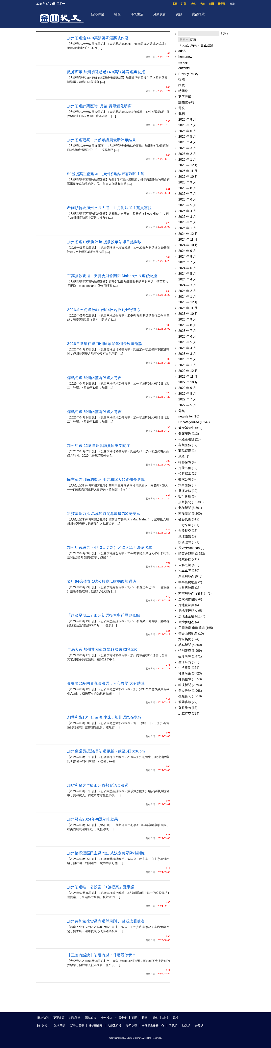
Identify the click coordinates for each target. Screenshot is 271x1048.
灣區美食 (184, 639)
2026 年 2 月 (187, 153)
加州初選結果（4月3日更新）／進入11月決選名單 (109, 547)
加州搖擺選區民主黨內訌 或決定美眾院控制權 (106, 853)
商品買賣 (184, 450)
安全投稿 (106, 1017)
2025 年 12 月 (188, 165)
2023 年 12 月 (188, 302)
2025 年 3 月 (187, 216)
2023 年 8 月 (187, 325)
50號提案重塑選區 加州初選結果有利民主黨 (105, 174)
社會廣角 (184, 673)
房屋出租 (184, 468)
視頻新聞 (184, 696)
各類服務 (184, 445)
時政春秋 (184, 559)
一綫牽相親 (186, 439)
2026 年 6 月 (187, 131)
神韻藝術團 (96, 1025)
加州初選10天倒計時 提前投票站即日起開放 (104, 242)
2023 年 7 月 (187, 330)
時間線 (183, 91)
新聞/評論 (97, 14)
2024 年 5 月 (187, 273)
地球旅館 (184, 536)
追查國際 (59, 1025)
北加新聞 (184, 508)
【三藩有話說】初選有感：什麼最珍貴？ (101, 955)
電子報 (222, 3)
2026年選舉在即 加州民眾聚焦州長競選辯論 (104, 344)
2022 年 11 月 (187, 376)
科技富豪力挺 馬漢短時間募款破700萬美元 (103, 514)
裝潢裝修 (184, 490)
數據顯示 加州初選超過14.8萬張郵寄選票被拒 (106, 72)
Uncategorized (188, 422)
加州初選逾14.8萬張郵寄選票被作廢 (97, 38)
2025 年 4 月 (187, 211)
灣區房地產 (186, 576)
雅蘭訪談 (184, 702)
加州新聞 (184, 502)
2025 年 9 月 (187, 182)
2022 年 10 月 (188, 382)
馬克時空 (184, 713)
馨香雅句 (184, 707)
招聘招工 (184, 473)
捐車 (193, 3)
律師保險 (184, 462)
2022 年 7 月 (187, 399)
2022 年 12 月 (188, 370)
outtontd (184, 68)
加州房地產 (186, 587)
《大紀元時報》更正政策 (195, 45)
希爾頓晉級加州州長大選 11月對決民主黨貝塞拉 (109, 208)
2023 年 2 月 (187, 359)
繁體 (232, 3)
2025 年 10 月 (188, 176)
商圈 (211, 3)
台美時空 (184, 530)
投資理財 (184, 542)
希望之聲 (131, 1025)
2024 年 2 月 (187, 291)
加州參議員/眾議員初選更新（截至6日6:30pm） (108, 751)
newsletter (185, 416)
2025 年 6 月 (187, 199)
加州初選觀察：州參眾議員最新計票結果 (101, 140)
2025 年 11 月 (187, 171)
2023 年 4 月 (187, 348)
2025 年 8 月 (187, 188)
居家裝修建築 (187, 599)
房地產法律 (186, 605)
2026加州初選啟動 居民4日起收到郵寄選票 (104, 310)
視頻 (179, 14)
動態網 (186, 1025)
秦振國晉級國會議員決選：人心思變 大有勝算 (106, 683)
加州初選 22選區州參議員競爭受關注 (98, 445)
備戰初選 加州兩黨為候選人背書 (94, 378)
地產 (181, 456)
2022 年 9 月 (187, 388)
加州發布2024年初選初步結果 (92, 819)
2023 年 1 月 (187, 365)
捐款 (202, 3)
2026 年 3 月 (187, 148)
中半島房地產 (187, 582)
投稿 (181, 79)
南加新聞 (184, 513)
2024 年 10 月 (188, 245)
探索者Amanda (189, 548)
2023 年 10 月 (188, 313)
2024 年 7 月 (187, 262)
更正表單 (184, 96)
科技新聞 (184, 685)
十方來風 (184, 525)
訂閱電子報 (186, 102)
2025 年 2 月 (187, 222)
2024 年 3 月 (187, 285)
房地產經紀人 (187, 610)
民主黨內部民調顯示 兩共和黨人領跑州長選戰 (106, 479)
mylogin (183, 62)
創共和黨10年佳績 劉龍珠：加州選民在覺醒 (104, 717)
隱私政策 (90, 1017)
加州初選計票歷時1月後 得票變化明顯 (99, 106)
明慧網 (173, 1025)
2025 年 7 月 (187, 193)
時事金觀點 (186, 553)
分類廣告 (159, 14)
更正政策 (58, 1017)
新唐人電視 (77, 1025)
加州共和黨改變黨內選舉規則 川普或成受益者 (106, 921)
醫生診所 (184, 496)
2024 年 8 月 (187, 256)
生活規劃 (184, 667)
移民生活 (137, 14)
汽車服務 (184, 485)
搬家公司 (184, 479)
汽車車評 (184, 570)
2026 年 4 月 (187, 142)
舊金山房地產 (187, 633)
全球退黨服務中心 (153, 1025)
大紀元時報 (114, 1025)
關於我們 (43, 1017)
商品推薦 (198, 14)
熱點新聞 (184, 645)
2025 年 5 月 (187, 205)
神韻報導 (184, 679)
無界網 (199, 1025)
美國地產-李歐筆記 (191, 628)
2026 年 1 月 (187, 159)
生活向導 (184, 656)
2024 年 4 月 (187, 279)
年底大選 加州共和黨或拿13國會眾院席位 (102, 649)
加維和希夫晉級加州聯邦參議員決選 (97, 785)
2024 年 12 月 (188, 233)
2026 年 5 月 (187, 136)
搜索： (224, 34)
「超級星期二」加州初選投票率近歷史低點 (103, 615)
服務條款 (74, 1017)
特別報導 (184, 650)
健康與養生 (186, 428)
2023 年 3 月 (187, 353)
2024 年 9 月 (187, 250)
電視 (174, 3)
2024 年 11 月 (187, 239)
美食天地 (184, 690)
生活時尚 (184, 662)
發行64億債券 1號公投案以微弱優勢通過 (101, 581)
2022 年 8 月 (187, 393)
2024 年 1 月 (187, 296)
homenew (185, 56)
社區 (117, 14)
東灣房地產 (186, 622)
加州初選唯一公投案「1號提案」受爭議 (100, 887)
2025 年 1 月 (187, 228)
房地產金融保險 (189, 616)
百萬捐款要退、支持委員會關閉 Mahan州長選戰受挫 (112, 276)
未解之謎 (184, 565)
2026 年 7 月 (187, 125)
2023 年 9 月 (187, 319)
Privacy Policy (188, 74)
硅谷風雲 (184, 519)
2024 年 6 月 (187, 268)
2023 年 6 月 (187, 336)
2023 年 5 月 (187, 342)
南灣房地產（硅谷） (192, 593)
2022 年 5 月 (187, 405)
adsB (182, 51)
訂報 (183, 3)
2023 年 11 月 (187, 308)
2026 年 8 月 (187, 119)
